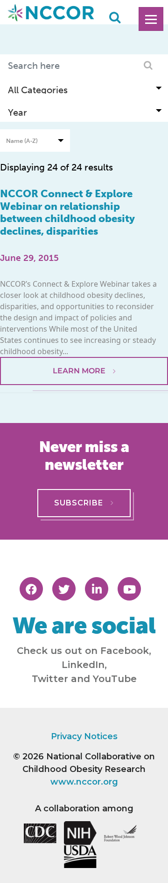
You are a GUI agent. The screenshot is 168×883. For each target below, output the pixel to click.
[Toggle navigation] (151, 19)
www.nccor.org (84, 782)
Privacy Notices (84, 736)
